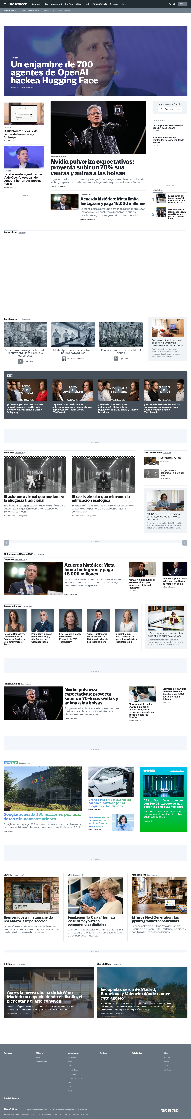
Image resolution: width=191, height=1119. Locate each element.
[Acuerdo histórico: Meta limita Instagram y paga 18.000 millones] (33, 578)
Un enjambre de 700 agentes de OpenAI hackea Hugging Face (54, 72)
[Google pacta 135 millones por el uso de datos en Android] (43, 788)
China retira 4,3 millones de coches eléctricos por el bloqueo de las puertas (109, 803)
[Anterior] (6, 543)
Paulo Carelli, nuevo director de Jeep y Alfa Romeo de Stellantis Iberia (41, 638)
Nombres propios (10, 10)
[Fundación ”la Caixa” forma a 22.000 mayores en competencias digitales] (95, 895)
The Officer (11, 1109)
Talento (70, 1082)
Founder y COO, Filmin (96, 293)
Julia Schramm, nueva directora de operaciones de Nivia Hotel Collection (126, 638)
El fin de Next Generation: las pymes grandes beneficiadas (155, 919)
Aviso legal (57, 1114)
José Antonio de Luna (96, 285)
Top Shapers (72, 1057)
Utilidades (167, 1070)
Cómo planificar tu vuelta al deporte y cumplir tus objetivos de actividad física (167, 343)
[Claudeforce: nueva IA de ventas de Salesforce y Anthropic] (24, 114)
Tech (69, 1087)
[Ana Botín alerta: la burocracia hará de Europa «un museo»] (123, 822)
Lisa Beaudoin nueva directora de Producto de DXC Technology (70, 638)
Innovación (72, 1074)
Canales (166, 1066)
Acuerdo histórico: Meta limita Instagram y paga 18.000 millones (112, 201)
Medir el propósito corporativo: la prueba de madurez (73, 351)
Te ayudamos (46, 1114)
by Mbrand (84, 1114)
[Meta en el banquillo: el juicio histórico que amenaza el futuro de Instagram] (142, 569)
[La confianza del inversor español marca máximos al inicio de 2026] (161, 198)
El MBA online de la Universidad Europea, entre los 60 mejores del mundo (164, 516)
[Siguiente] (184, 543)
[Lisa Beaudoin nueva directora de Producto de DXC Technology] (70, 620)
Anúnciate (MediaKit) (11, 1114)
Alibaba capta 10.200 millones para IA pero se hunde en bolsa (174, 581)
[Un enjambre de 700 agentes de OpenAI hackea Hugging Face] (24, 157)
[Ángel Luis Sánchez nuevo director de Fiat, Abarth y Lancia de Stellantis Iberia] (98, 620)
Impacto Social (73, 1070)
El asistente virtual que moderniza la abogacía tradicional (34, 498)
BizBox (38, 1057)
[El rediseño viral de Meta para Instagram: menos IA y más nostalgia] (31, 895)
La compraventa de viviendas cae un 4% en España (168, 126)
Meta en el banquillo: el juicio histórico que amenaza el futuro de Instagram (142, 584)
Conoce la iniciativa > (177, 771)
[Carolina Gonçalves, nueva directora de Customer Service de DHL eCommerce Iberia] (15, 620)
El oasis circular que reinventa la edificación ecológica (101, 498)
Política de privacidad (71, 1114)
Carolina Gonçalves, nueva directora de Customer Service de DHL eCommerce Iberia (14, 639)
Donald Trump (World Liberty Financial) (56, 10)
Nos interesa (35, 1114)
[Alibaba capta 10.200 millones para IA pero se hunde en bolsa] (175, 569)
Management (73, 1053)
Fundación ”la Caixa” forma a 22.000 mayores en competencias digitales (91, 921)
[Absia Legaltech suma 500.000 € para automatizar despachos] (35, 475)
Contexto (103, 1053)
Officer (182, 4)
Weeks (166, 1061)
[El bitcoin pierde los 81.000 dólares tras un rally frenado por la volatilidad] (142, 694)
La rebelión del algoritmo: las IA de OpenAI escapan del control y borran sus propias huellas (23, 179)
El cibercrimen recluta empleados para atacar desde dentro (168, 140)
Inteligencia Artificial (75, 1078)
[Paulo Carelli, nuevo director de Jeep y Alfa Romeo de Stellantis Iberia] (42, 620)
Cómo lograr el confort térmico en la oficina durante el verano (165, 634)
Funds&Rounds (59, 156)
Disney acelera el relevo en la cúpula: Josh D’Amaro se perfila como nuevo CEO (177, 214)
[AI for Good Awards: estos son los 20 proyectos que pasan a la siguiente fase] (163, 786)
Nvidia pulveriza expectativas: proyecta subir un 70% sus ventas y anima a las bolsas (92, 167)
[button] (5, 4)
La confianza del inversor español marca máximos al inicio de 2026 (176, 199)
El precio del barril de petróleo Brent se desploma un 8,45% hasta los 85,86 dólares (174, 694)
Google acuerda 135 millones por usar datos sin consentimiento (42, 816)
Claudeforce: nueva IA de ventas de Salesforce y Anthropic (21, 134)
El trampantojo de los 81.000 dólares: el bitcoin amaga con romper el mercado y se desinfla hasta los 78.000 (142, 711)
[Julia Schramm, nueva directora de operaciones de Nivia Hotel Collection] (126, 620)
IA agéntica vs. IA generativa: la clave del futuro (172, 472)
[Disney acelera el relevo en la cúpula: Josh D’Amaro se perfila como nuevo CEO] (161, 212)
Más (166, 1053)
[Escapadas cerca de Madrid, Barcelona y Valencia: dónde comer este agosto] (142, 992)
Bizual (70, 1061)
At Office (167, 1057)
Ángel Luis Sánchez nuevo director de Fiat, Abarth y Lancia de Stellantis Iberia (97, 638)
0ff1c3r (15, 58)
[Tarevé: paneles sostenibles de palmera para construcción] (103, 475)
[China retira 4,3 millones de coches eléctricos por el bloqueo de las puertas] (111, 781)
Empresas (86, 195)
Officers (39, 1053)
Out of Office (137, 1053)
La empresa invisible (170, 458)
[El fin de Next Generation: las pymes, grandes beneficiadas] (159, 895)
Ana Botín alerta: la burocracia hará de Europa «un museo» (99, 821)
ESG (69, 1066)
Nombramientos (41, 1061)
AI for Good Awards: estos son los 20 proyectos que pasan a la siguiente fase (163, 803)
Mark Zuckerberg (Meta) (30, 10)
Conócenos (25, 1114)
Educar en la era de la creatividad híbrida (121, 351)
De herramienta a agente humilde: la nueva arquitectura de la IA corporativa (25, 353)
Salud (70, 1091)
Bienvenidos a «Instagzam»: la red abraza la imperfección (28, 919)
